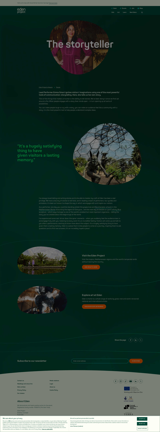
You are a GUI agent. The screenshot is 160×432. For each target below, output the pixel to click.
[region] (80, 424)
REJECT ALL (142, 423)
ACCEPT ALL (142, 419)
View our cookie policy (47, 429)
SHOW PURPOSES (142, 428)
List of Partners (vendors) (76, 426)
